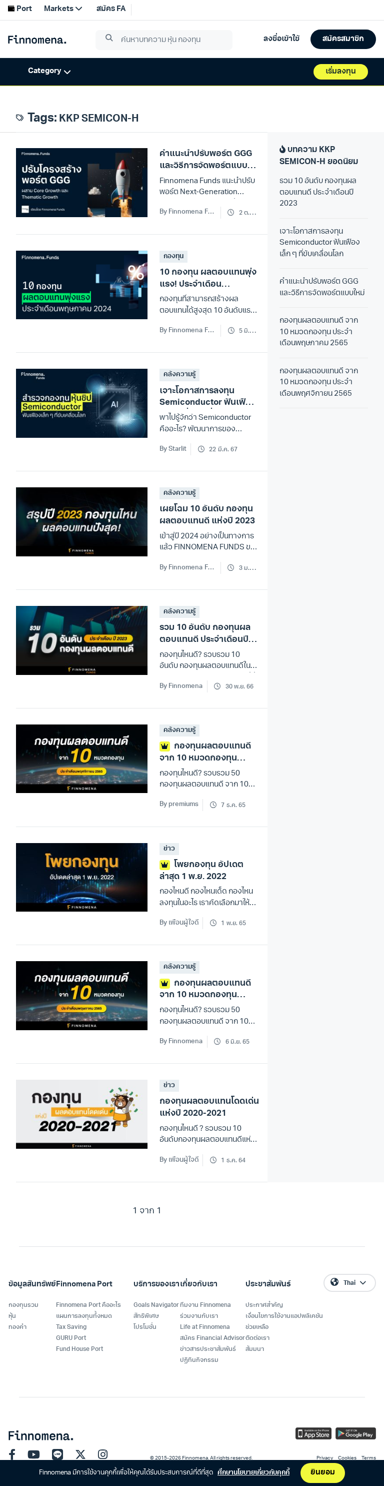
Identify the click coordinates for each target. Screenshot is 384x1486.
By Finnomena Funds (188, 212)
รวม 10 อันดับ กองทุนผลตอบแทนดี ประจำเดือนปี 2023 (318, 193)
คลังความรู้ (180, 374)
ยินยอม (322, 1472)
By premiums (179, 804)
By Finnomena (181, 686)
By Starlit (173, 449)
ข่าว (169, 849)
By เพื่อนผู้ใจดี (179, 923)
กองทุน (174, 256)
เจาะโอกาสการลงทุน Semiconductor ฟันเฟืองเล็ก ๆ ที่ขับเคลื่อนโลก (320, 243)
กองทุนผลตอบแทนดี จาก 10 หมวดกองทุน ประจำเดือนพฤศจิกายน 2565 (319, 383)
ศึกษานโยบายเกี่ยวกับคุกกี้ (254, 1472)
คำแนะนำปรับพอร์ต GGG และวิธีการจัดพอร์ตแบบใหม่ (322, 287)
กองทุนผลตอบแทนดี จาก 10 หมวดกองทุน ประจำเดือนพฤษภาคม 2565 (319, 332)
